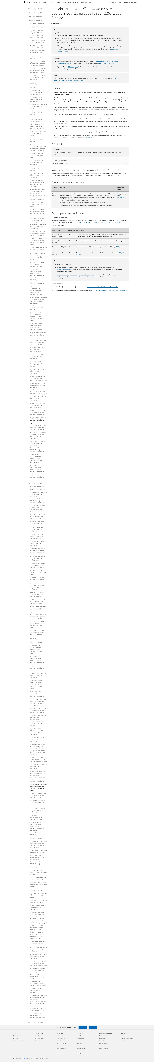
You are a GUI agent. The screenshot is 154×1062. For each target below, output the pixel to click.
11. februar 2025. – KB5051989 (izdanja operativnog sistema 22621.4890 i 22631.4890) (38, 249)
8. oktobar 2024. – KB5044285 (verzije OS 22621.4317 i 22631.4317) (38, 308)
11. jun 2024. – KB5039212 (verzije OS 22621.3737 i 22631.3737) (37, 371)
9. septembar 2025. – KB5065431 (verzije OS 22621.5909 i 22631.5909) (37, 126)
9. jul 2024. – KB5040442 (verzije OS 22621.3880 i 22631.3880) (36, 356)
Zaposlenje (123, 1035)
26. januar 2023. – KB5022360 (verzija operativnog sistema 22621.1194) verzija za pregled (38, 963)
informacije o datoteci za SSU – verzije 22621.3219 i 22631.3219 (109, 290)
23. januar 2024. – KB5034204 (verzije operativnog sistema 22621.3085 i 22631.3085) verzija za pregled (38, 435)
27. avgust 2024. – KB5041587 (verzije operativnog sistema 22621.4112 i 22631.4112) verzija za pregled (38, 335)
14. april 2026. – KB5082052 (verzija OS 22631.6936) (37, 46)
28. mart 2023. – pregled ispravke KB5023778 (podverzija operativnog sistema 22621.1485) (36, 935)
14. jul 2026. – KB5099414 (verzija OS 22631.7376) (37, 32)
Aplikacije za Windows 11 (18, 1040)
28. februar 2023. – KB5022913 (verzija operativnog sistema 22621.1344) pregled (38, 950)
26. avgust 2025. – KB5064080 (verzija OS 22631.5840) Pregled (38, 133)
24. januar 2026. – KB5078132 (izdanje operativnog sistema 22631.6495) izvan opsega (38, 63)
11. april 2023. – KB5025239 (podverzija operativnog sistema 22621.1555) (37, 927)
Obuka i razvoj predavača (61, 1048)
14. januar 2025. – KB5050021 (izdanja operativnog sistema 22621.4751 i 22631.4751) (38, 264)
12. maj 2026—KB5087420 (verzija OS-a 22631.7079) (37, 41)
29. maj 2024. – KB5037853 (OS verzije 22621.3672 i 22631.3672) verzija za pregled (38, 378)
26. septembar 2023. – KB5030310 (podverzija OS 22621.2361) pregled (37, 857)
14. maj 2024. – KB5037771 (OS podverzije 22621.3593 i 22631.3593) (37, 385)
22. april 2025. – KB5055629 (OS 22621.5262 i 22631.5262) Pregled (38, 204)
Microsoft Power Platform (104, 1046)
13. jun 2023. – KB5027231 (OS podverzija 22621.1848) (38, 901)
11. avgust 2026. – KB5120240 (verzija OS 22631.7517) (38, 27)
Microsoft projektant (103, 1035)
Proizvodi (51, 2)
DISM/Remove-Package (63, 269)
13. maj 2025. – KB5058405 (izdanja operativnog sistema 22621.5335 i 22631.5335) (37, 198)
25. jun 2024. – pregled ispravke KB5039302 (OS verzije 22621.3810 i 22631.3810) (36, 364)
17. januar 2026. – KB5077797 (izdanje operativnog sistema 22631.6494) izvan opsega (38, 70)
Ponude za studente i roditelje (62, 1051)
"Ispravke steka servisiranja (84, 222)
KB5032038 (88, 137)
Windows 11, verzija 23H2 (35, 20)
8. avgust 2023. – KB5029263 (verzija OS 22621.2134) (38, 878)
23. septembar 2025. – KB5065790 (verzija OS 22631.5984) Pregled (36, 119)
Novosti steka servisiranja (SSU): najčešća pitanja (107, 222)
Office (44, 2)
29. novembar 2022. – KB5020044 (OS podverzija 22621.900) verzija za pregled (38, 983)
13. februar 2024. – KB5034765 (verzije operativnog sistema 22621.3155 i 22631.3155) (38, 427)
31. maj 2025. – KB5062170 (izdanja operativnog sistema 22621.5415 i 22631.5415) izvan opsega (37, 183)
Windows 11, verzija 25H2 (35, 13)
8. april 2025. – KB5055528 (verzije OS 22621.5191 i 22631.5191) (37, 587)
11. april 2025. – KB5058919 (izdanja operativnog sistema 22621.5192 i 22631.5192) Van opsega (38, 212)
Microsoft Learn (102, 1038)
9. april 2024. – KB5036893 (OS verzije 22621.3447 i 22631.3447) (38, 398)
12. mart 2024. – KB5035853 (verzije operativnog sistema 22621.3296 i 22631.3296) (37, 412)
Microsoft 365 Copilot (81, 1051)
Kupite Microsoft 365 (86, 2)
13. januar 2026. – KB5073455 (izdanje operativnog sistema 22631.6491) (38, 77)
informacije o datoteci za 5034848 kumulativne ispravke (102, 287)
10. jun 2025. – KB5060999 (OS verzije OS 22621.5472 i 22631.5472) (38, 543)
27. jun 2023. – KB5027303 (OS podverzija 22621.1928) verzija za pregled (38, 895)
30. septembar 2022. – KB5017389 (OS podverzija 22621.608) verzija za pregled (38, 1015)
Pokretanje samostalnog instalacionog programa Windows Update (75, 275)
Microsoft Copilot (16, 1035)
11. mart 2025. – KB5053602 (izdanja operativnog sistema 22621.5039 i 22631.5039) (37, 233)
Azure (78, 1040)
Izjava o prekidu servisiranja (37, 489)
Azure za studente (60, 1053)
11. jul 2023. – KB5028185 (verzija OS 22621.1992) (37, 890)
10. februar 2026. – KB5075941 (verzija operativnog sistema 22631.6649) (38, 57)
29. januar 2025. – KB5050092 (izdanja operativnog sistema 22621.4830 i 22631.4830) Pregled (38, 256)
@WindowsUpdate (72, 67)
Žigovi (120, 1059)
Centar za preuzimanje (39, 1038)
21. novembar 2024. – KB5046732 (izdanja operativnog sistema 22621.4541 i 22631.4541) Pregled (37, 281)
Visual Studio (102, 1051)
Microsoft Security (80, 1038)
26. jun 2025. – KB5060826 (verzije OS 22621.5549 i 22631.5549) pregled (37, 169)
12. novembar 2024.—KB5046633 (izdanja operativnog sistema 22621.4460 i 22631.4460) (37, 291)
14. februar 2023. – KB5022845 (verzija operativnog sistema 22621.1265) (38, 956)
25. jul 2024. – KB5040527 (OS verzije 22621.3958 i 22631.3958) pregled (38, 349)
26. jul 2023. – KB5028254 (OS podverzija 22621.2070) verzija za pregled (38, 884)
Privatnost (106, 1059)
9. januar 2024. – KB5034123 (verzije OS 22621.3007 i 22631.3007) (38, 443)
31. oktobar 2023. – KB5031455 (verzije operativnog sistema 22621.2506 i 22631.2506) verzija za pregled (38, 477)
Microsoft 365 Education (61, 1043)
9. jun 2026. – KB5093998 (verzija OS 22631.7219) (37, 36)
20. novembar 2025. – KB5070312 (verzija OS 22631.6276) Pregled (36, 92)
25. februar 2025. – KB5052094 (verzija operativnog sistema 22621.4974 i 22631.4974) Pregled (38, 241)
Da (82, 1027)
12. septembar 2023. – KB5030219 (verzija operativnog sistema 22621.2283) (36, 865)
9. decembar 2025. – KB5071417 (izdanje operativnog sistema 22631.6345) (35, 85)
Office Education (60, 1046)
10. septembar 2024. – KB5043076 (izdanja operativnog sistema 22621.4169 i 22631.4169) (37, 326)
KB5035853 (120, 197)
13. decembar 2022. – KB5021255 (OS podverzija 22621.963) (37, 977)
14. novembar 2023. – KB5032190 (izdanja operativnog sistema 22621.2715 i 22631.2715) (37, 468)
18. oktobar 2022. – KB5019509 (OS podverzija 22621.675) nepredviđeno (38, 1004)
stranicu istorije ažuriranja (106, 63)
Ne (92, 1027)
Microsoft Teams (80, 1053)
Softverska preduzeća (103, 1048)
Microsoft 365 (37, 2)
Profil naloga (37, 1035)
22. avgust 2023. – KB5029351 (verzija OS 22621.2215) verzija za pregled (38, 872)
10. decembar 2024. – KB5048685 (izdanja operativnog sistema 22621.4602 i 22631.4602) (37, 272)
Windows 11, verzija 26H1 (35, 9)
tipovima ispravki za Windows (103, 61)
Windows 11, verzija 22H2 (35, 483)
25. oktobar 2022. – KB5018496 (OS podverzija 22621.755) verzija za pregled (38, 997)
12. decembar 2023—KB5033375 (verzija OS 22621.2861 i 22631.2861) (37, 450)
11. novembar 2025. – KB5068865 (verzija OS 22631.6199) (36, 99)
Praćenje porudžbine (39, 1040)
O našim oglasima (126, 1059)
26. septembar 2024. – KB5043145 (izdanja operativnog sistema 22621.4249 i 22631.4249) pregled (37, 316)
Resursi (75, 2)
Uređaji (58, 2)
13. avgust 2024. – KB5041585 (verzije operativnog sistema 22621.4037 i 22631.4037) (38, 342)
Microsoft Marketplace (103, 1043)
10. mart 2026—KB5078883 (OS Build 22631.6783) (37, 51)
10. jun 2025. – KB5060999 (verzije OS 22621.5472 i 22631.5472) (37, 175)
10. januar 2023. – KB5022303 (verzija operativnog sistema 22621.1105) (38, 970)
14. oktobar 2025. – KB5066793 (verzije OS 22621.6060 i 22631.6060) (38, 113)
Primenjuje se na (57, 23)
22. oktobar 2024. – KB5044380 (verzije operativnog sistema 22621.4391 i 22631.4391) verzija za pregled (38, 300)
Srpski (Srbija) (18, 1058)
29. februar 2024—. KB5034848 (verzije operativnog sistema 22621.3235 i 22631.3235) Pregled (38, 420)
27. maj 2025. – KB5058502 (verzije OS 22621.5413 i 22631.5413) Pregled (37, 191)
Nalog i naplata (67, 2)
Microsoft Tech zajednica (104, 1040)
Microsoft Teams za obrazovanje (63, 1040)
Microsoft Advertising (81, 1048)
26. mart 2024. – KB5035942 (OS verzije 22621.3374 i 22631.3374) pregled (37, 405)
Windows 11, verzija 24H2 (35, 16)
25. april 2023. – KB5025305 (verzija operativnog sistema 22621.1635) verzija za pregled (38, 921)
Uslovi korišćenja (113, 1059)
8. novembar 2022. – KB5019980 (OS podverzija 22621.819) (37, 990)
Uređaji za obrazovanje (61, 1038)
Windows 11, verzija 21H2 (35, 1023)
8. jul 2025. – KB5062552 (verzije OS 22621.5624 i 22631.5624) (36, 162)
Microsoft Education (60, 1035)
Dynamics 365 (79, 1043)
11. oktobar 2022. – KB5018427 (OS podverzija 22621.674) (38, 1009)
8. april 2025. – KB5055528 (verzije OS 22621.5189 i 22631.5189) (37, 220)
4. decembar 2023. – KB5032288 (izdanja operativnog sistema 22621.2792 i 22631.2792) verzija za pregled (37, 458)
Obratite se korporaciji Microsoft (95, 1059)
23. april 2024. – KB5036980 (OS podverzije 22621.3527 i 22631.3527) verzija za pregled (38, 392)
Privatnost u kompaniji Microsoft (127, 1038)
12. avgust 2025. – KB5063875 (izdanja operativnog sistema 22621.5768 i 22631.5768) (38, 148)
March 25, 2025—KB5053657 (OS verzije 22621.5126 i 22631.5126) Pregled (38, 227)
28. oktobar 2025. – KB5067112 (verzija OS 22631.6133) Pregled (38, 106)
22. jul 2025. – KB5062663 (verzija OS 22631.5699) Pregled (37, 155)
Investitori (123, 1040)
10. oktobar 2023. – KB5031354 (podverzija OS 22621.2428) (38, 851)
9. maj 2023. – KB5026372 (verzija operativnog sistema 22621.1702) (37, 914)
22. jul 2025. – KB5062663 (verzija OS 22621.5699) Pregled (37, 523)
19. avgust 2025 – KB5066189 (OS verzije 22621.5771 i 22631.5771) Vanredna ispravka (38, 141)
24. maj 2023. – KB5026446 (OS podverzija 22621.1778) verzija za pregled (37, 907)
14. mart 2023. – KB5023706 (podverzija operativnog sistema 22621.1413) (37, 943)
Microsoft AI (79, 1035)
